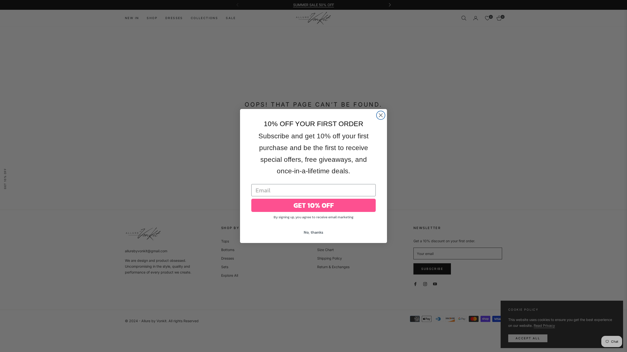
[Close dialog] (380, 115)
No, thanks (313, 232)
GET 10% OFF (313, 205)
